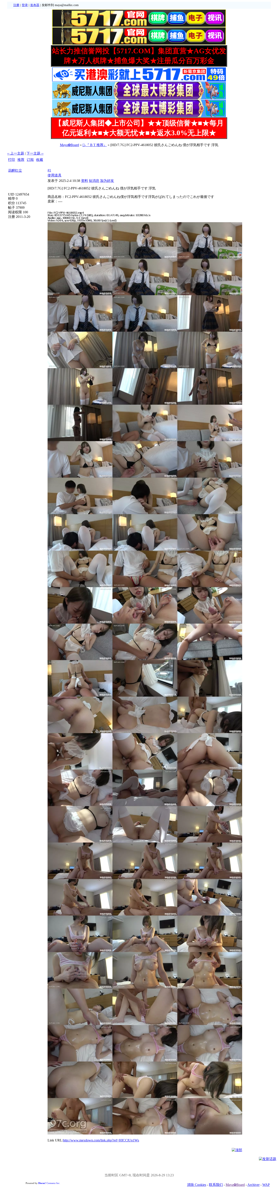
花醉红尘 (15, 170)
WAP (266, 1185)
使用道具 (54, 175)
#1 (49, 170)
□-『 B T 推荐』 (95, 145)
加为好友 (107, 181)
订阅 (30, 159)
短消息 (94, 181)
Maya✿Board (69, 145)
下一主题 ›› (34, 153)
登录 (25, 5)
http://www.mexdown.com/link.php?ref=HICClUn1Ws (101, 1140)
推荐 (20, 159)
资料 (84, 181)
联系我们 (216, 1185)
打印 (11, 159)
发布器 (34, 5)
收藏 (39, 159)
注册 (16, 5)
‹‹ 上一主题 (15, 153)
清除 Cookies (196, 1185)
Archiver (253, 1185)
